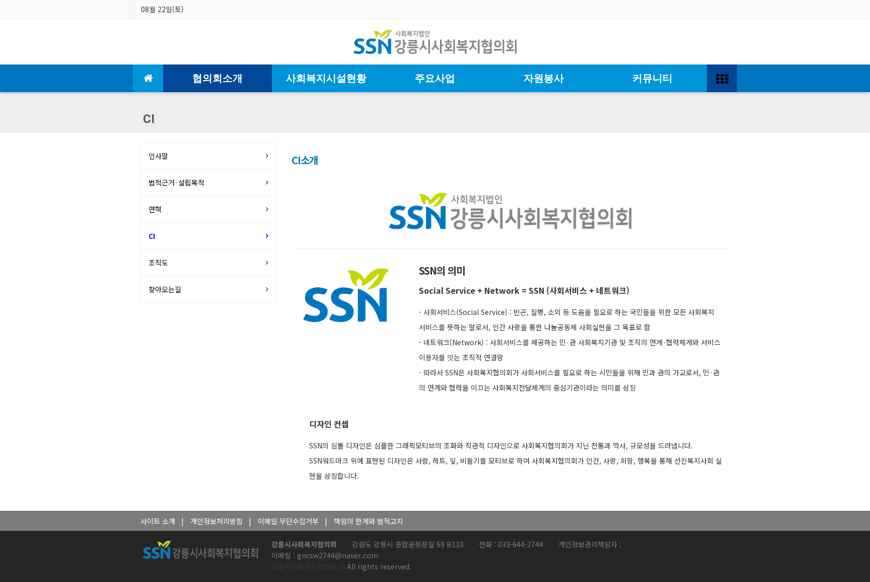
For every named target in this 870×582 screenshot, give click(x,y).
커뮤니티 (652, 78)
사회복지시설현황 (326, 78)
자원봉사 (544, 78)
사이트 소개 (157, 521)
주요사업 (435, 78)
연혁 (155, 209)
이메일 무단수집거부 (288, 521)
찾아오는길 (165, 289)
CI (152, 236)
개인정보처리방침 (216, 521)
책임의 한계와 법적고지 (368, 521)
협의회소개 (217, 78)
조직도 (158, 262)
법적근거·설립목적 (176, 182)
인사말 (158, 156)
